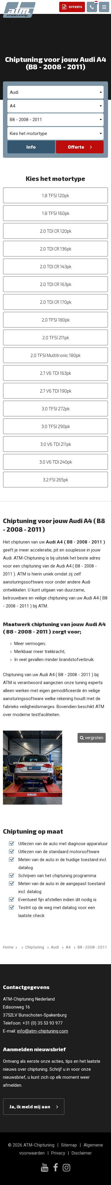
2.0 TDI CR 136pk (55, 248)
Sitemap (69, 1145)
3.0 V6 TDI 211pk (55, 444)
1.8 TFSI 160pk (55, 213)
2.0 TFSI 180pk (56, 319)
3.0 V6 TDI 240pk (55, 461)
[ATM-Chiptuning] (19, 9)
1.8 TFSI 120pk (55, 195)
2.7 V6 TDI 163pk (55, 373)
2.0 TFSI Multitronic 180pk (55, 355)
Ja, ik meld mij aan (29, 1106)
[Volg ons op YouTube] (44, 1168)
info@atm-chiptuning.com (42, 1031)
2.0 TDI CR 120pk (55, 231)
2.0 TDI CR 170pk (55, 302)
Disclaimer (82, 1153)
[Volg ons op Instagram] (66, 1168)
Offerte (76, 146)
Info (31, 146)
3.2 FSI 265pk (55, 479)
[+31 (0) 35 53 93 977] (92, 7)
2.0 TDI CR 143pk (55, 266)
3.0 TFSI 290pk (55, 426)
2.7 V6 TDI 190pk (55, 390)
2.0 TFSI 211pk (55, 337)
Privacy (58, 1153)
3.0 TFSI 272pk (56, 408)
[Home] (21, 947)
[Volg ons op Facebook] (55, 1168)
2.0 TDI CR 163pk (55, 284)
